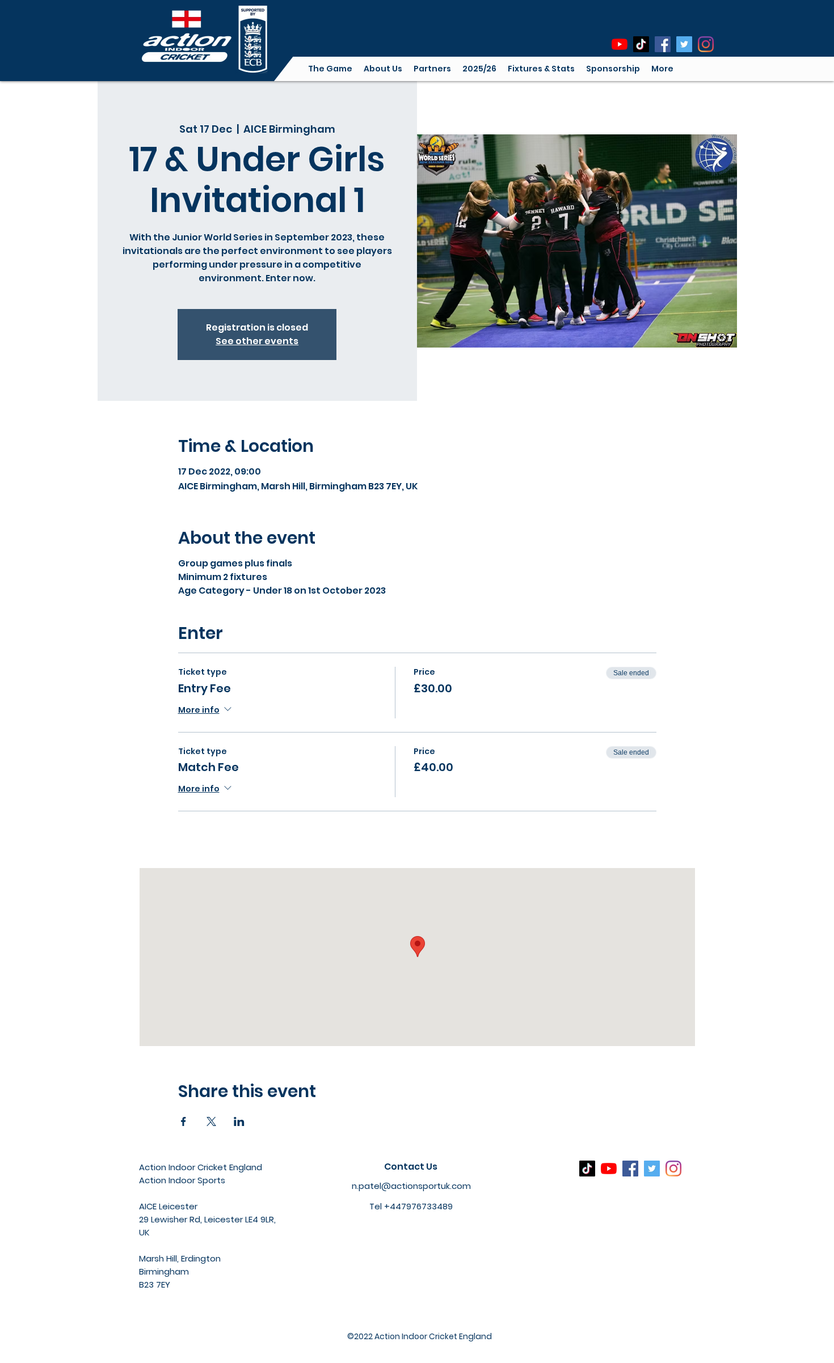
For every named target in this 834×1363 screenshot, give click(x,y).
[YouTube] (619, 44)
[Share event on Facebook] (183, 1121)
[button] (383, 68)
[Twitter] (684, 44)
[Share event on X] (211, 1121)
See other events (257, 341)
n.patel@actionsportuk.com (411, 1186)
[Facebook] (663, 44)
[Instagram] (706, 44)
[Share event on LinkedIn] (239, 1121)
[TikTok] (641, 44)
